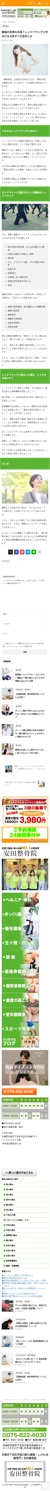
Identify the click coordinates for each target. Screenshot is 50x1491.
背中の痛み (10, 1199)
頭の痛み (9, 1184)
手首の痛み (10, 1225)
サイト (5, 634)
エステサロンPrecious (39, 1400)
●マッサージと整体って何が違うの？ (17, 1275)
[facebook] (16, 552)
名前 (5, 614)
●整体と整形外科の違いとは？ (15, 1278)
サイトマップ (25, 1400)
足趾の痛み (10, 1250)
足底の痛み (10, 1255)
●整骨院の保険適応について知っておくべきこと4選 (24, 1280)
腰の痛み (7, 561)
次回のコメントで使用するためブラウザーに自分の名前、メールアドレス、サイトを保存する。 (23, 644)
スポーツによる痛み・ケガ (17, 1220)
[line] (33, 552)
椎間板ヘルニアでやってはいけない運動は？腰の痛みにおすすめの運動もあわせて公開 (30, 677)
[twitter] (10, 552)
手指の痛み (10, 1230)
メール (6, 624)
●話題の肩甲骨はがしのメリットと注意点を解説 (22, 1296)
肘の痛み (9, 1210)
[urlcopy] (39, 552)
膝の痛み (9, 1240)
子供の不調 (10, 1215)
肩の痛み (9, 1194)
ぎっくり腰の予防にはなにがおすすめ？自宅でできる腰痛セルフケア (30, 714)
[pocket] (22, 552)
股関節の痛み (11, 1235)
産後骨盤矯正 (11, 1260)
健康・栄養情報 (12, 1266)
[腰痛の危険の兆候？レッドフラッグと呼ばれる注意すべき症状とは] (28, 552)
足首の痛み (10, 1245)
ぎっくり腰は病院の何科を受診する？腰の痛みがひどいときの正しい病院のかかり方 (30, 733)
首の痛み (9, 1189)
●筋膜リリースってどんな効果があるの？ (19, 1293)
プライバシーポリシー (11, 1400)
